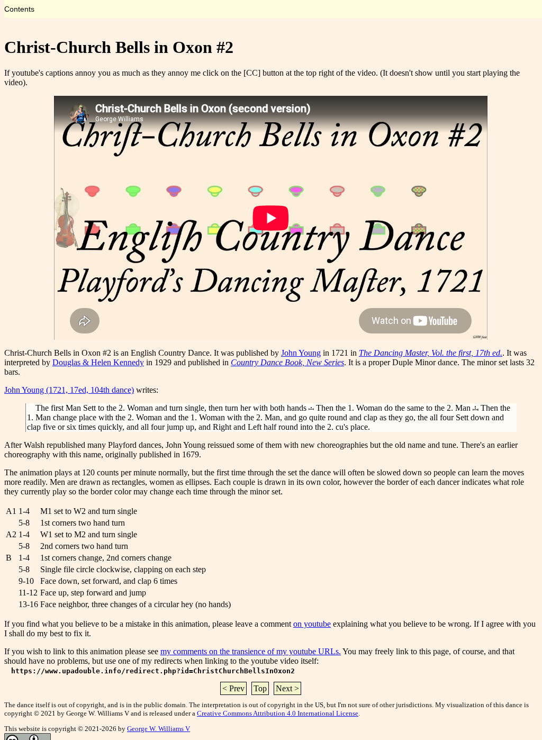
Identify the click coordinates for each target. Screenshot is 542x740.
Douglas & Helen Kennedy (98, 362)
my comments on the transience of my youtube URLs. (250, 651)
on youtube (312, 623)
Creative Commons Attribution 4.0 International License (277, 713)
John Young (301, 352)
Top (260, 688)
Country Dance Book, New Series (287, 362)
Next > (287, 688)
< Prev (233, 688)
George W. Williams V (158, 729)
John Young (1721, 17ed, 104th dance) (69, 389)
